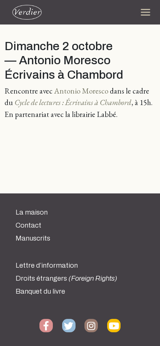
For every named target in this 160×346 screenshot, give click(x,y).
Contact (28, 225)
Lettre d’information (47, 265)
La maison (32, 212)
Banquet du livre (40, 291)
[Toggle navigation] (145, 12)
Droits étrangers (66, 278)
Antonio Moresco (81, 91)
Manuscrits (33, 238)
